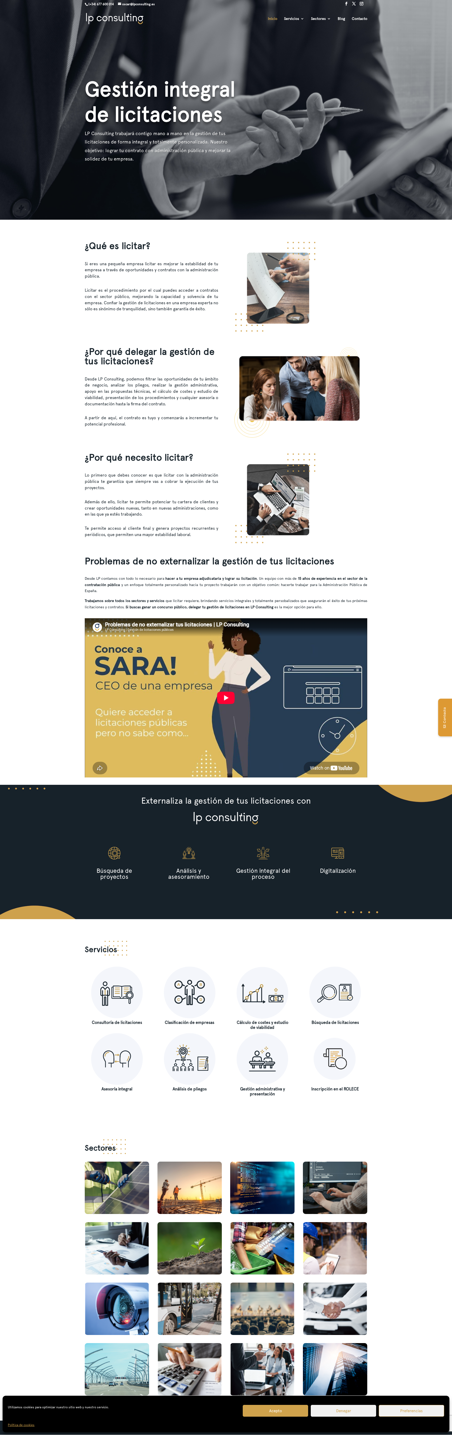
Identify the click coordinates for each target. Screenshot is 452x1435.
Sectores (318, 19)
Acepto (275, 1411)
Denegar (343, 1411)
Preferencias (411, 1411)
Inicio (272, 19)
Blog (341, 19)
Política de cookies (21, 1425)
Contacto (359, 19)
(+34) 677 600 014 (101, 4)
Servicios (291, 19)
